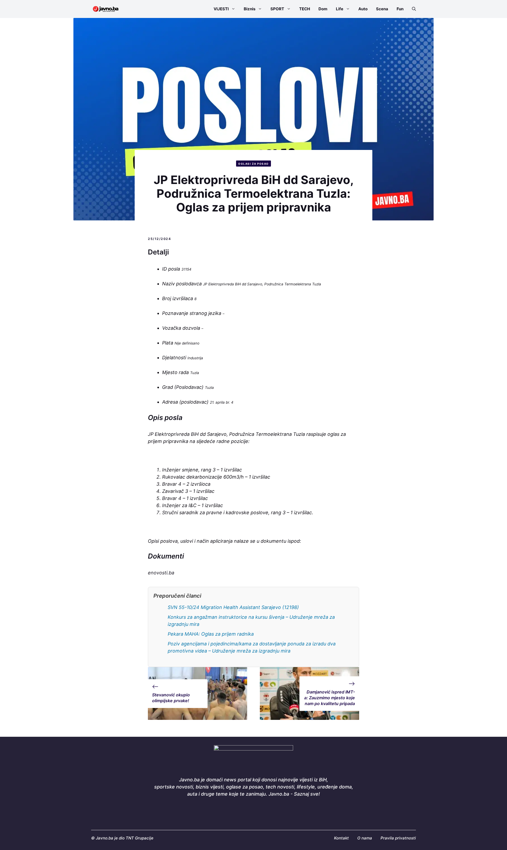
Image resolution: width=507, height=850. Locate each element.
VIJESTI (221, 8)
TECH (304, 8)
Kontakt (341, 837)
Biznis (249, 8)
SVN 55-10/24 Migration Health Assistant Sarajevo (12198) (233, 607)
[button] (412, 9)
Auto (363, 8)
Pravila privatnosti (398, 837)
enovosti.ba (161, 572)
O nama (364, 837)
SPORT (277, 8)
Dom (322, 8)
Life (339, 8)
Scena (382, 8)
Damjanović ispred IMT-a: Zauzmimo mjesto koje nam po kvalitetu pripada (329, 697)
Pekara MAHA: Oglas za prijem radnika (211, 634)
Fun (400, 8)
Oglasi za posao (253, 163)
